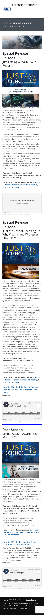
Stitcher (15, 380)
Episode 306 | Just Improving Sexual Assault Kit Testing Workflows (19, 543)
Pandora (15, 185)
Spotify (34, 185)
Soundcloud (25, 185)
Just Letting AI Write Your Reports (20, 214)
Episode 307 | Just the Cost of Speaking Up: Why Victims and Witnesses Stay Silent (21, 390)
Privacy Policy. (31, 600)
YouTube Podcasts (10, 187)
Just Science (6, 214)
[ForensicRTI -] (7, 9)
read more (6, 396)
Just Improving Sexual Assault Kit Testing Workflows (25, 588)
